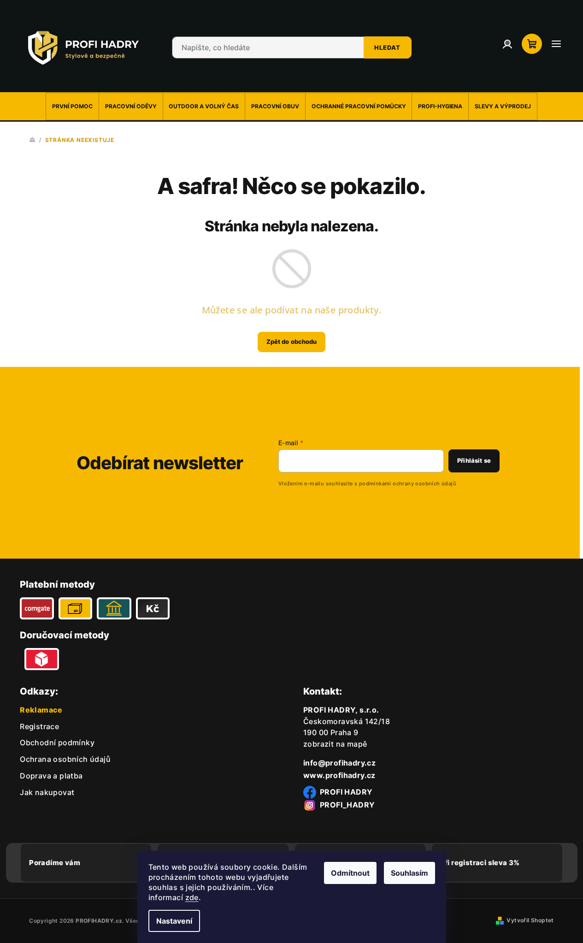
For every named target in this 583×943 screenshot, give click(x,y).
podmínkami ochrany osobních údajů (407, 483)
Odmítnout (350, 873)
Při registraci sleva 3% (480, 862)
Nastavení (174, 920)
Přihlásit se (474, 460)
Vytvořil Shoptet (530, 920)
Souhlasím (409, 873)
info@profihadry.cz (339, 762)
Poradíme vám (54, 862)
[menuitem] (72, 106)
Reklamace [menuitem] (41, 709)
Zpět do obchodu (291, 341)
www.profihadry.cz (339, 775)
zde (192, 897)
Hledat (387, 47)
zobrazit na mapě (335, 744)
